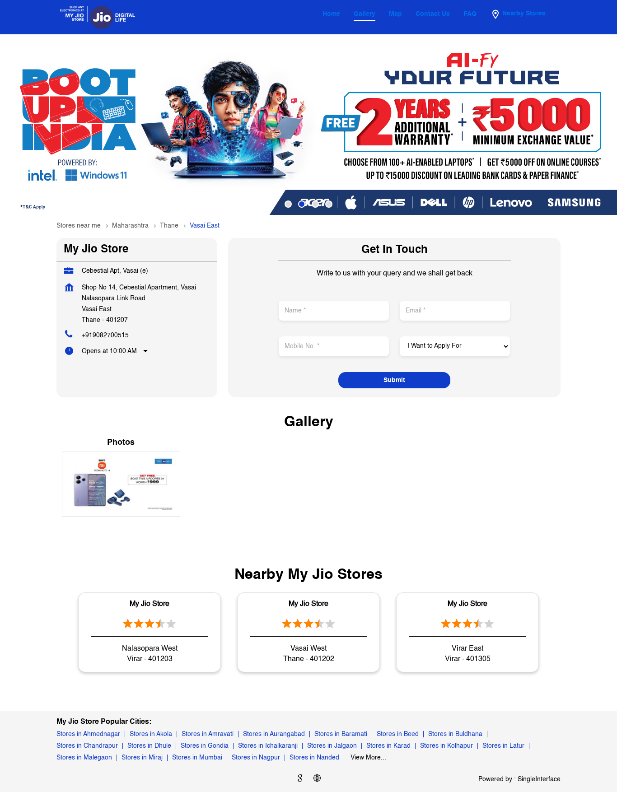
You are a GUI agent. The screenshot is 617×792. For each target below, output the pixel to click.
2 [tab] (301, 204)
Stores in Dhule (149, 746)
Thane (169, 226)
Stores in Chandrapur (87, 746)
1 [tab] (288, 204)
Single (539, 779)
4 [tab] (328, 204)
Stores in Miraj (142, 758)
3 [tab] (315, 204)
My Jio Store (149, 604)
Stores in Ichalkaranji (268, 746)
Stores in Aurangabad (274, 734)
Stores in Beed (398, 734)
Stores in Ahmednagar (88, 734)
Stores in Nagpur (256, 758)
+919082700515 (105, 335)
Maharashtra (130, 226)
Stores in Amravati (208, 734)
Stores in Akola (151, 734)
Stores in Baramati (340, 734)
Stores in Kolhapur (446, 746)
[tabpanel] (308, 124)
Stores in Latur (503, 746)
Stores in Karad (388, 746)
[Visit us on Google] (299, 779)
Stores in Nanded (314, 758)
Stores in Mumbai (197, 758)
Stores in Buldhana (455, 734)
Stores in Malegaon (84, 758)
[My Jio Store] (97, 17)
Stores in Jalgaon (332, 746)
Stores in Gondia (205, 746)
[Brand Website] (317, 779)
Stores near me (78, 226)
